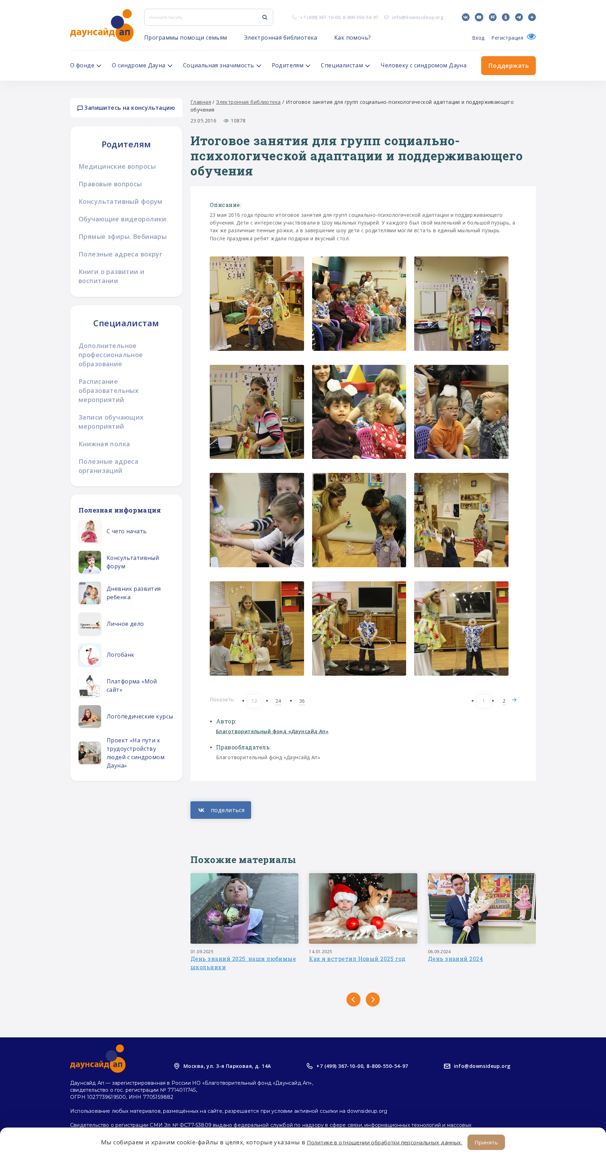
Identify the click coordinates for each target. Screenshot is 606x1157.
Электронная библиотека (280, 37)
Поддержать (508, 65)
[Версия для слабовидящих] (529, 38)
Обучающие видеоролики (123, 219)
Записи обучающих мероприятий (111, 421)
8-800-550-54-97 (360, 17)
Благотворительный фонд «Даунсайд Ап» (272, 731)
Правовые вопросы (110, 184)
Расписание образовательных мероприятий (109, 390)
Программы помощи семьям (185, 37)
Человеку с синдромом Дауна (423, 65)
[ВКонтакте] (220, 810)
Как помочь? (352, 37)
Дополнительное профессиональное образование (111, 354)
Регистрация (507, 37)
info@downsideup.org (418, 17)
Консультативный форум (121, 201)
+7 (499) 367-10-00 (320, 17)
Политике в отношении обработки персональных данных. (384, 1142)
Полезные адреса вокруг (120, 254)
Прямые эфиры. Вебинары (123, 236)
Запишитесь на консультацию (129, 108)
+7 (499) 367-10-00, (340, 1066)
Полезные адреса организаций (109, 466)
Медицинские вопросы (117, 166)
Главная (200, 102)
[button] (353, 999)
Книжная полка (104, 444)
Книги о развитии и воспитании (112, 276)
